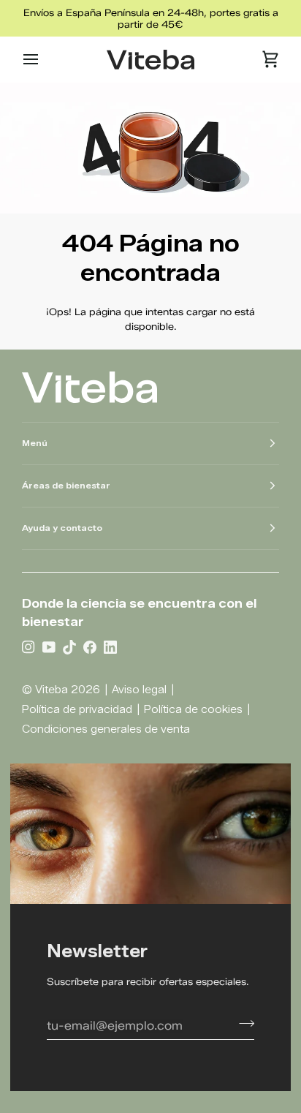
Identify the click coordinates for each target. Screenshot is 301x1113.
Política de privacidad (77, 709)
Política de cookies (193, 709)
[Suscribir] (242, 1023)
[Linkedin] (110, 646)
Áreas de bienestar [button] (66, 485)
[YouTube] (49, 646)
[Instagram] (28, 646)
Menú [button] (34, 443)
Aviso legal (139, 690)
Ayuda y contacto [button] (62, 528)
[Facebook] (89, 646)
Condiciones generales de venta (106, 729)
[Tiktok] (69, 646)
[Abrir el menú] (44, 60)
